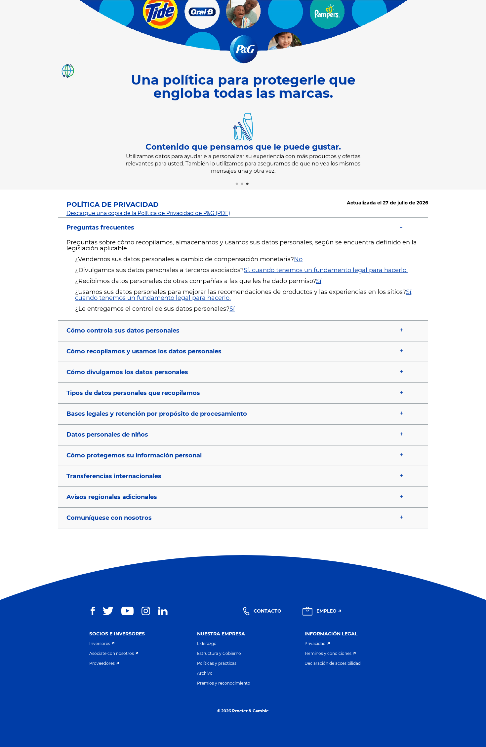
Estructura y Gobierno (219, 653)
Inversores (99, 643)
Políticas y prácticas (216, 663)
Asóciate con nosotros (111, 653)
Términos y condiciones (327, 653)
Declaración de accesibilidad (332, 663)
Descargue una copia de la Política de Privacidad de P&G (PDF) (148, 213)
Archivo (205, 673)
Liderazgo (207, 643)
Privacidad (315, 643)
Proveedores (102, 663)
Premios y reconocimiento (223, 683)
